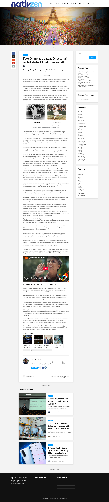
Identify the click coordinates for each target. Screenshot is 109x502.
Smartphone (81, 189)
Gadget (79, 179)
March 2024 (80, 153)
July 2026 (80, 111)
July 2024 (80, 147)
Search (79, 53)
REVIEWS (81, 3)
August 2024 (80, 146)
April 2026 (80, 116)
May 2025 (80, 132)
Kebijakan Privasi (61, 484)
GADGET (51, 3)
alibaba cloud (27, 350)
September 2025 (82, 126)
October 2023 (81, 160)
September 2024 (82, 144)
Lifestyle (80, 185)
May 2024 (80, 150)
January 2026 (81, 120)
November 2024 (81, 141)
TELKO (79, 192)
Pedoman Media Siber (62, 487)
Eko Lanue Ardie (28, 65)
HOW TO (88, 3)
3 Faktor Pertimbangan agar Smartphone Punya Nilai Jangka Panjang (58, 450)
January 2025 (81, 138)
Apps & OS (80, 174)
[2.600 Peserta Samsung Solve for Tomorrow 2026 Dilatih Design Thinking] (32, 428)
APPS (57, 3)
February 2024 (81, 154)
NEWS (79, 186)
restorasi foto (41, 350)
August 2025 (80, 128)
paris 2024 (33, 350)
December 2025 (81, 122)
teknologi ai (48, 350)
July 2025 (80, 129)
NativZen (56, 498)
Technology (80, 191)
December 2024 (81, 140)
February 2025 (81, 137)
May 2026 (80, 114)
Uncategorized (81, 195)
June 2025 (80, 131)
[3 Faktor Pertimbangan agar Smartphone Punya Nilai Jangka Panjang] (32, 453)
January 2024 (81, 156)
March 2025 (80, 135)
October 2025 (81, 125)
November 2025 (81, 123)
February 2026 (81, 119)
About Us (59, 481)
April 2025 (80, 134)
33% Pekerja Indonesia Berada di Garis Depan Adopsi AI (58, 401)
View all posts (34, 367)
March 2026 (80, 117)
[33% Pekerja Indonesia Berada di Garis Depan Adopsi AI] (32, 404)
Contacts (59, 490)
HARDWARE (64, 3)
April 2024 (80, 152)
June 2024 (80, 149)
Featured (80, 177)
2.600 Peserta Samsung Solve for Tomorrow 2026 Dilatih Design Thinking (59, 426)
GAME (79, 180)
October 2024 (81, 143)
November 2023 (81, 159)
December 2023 (81, 157)
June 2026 (80, 113)
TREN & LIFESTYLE (82, 194)
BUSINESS (73, 3)
